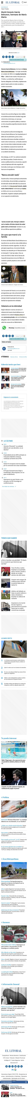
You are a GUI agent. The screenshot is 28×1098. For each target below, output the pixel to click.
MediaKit (14, 1080)
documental (14, 186)
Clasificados (22, 1055)
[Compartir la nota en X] (6, 57)
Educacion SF (14, 1062)
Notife (22, 1060)
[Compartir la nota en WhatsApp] (9, 57)
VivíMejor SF (7, 1060)
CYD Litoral (6, 1058)
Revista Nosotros (14, 1055)
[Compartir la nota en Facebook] (3, 57)
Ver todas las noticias (8, 486)
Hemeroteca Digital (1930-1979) (9, 1074)
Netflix (24, 188)
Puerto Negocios (15, 1060)
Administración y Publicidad (13, 1076)
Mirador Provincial (20, 1058)
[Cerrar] (24, 60)
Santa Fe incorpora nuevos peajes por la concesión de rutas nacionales (15, 463)
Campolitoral (5, 1055)
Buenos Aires (19, 315)
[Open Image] (3, 32)
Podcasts (12, 1058)
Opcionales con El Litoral (18, 1078)
